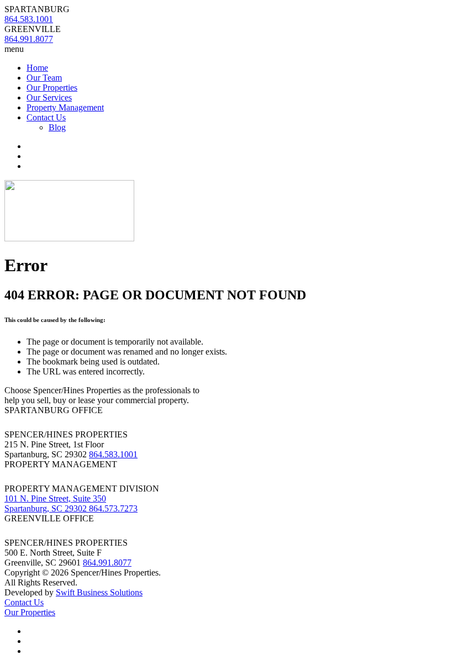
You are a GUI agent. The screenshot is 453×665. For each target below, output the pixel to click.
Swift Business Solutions (99, 592)
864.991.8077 (107, 562)
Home (37, 67)
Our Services (49, 97)
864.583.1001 (113, 454)
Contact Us (46, 117)
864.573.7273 (113, 508)
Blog (57, 127)
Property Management (65, 107)
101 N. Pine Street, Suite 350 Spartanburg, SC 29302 (55, 503)
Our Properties (52, 87)
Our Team (44, 77)
